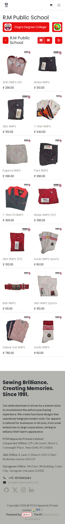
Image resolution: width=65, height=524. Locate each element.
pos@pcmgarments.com (23, 482)
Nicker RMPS (42, 82)
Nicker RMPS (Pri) (45, 215)
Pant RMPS (41, 170)
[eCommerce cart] (51, 5)
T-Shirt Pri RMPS (13, 215)
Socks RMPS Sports (46, 259)
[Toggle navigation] (59, 5)
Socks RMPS (41, 347)
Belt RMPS (9, 303)
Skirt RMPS (9, 126)
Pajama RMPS (12, 170)
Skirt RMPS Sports (45, 303)
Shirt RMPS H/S (12, 82)
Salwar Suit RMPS (14, 347)
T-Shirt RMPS (42, 126)
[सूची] (48, 40)
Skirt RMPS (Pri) (12, 259)
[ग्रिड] (41, 40)
